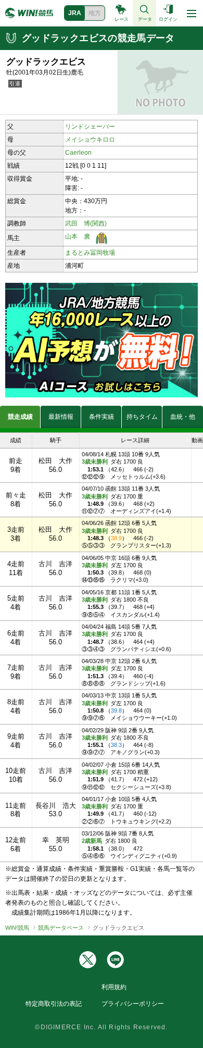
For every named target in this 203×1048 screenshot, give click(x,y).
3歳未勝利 (95, 461)
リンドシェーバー (90, 126)
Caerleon (78, 152)
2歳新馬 (92, 841)
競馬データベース (61, 928)
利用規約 (114, 987)
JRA (74, 13)
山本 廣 (77, 236)
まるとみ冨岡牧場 (90, 252)
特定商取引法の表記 (54, 1003)
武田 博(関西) (86, 223)
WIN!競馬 (17, 928)
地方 (94, 13)
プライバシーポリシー (133, 1003)
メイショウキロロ (90, 139)
